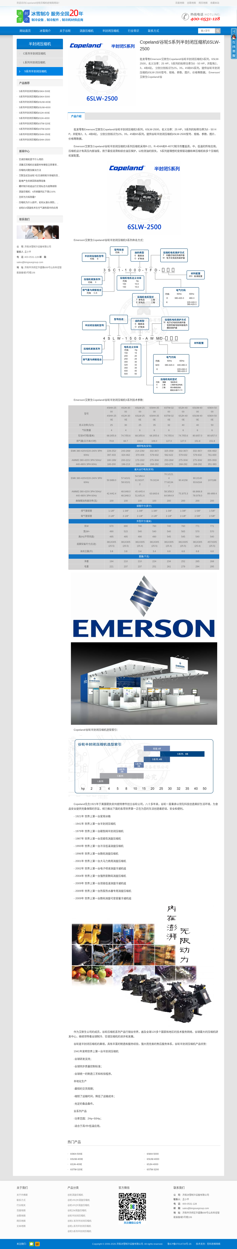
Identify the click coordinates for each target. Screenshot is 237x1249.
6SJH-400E (76, 1164)
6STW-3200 (153, 1169)
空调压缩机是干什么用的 (31, 159)
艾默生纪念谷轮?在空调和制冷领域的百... (39, 175)
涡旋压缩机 (87, 30)
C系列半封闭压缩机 (34, 53)
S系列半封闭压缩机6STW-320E (34, 123)
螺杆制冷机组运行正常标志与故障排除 (38, 186)
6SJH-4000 (152, 1164)
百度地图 (179, 3)
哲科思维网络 (213, 1244)
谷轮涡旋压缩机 (75, 1195)
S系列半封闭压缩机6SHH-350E (34, 134)
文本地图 (21, 1226)
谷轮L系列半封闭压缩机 (79, 1226)
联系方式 (153, 30)
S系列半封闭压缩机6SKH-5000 (34, 96)
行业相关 (21, 1205)
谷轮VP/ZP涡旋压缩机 (78, 1205)
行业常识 (133, 30)
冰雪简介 (45, 30)
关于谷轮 (65, 30)
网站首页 (25, 30)
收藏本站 (214, 3)
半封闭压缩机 (110, 30)
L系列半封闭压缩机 (34, 62)
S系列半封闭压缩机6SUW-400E (35, 102)
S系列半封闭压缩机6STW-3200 (34, 129)
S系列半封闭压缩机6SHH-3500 (34, 139)
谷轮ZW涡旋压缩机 (77, 1210)
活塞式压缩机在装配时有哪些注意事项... (38, 165)
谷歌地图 (191, 3)
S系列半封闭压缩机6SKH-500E (34, 91)
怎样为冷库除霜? (27, 197)
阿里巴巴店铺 (37, 1244)
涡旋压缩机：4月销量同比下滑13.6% (37, 191)
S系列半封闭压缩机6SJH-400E (34, 113)
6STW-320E (76, 1169)
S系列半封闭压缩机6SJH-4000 (34, 118)
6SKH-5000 (153, 1154)
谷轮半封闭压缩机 (76, 1215)
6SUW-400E (76, 1159)
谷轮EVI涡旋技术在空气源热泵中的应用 (38, 208)
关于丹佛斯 (22, 1195)
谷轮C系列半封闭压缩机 (79, 1221)
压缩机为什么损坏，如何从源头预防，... (38, 202)
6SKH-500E (76, 1154)
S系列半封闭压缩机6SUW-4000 (35, 107)
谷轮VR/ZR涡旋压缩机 (79, 1200)
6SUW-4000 (153, 1159)
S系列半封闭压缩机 (35, 71)
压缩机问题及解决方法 (30, 170)
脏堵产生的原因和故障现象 (32, 181)
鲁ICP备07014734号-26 (179, 1244)
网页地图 (203, 3)
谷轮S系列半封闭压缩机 (79, 1231)
